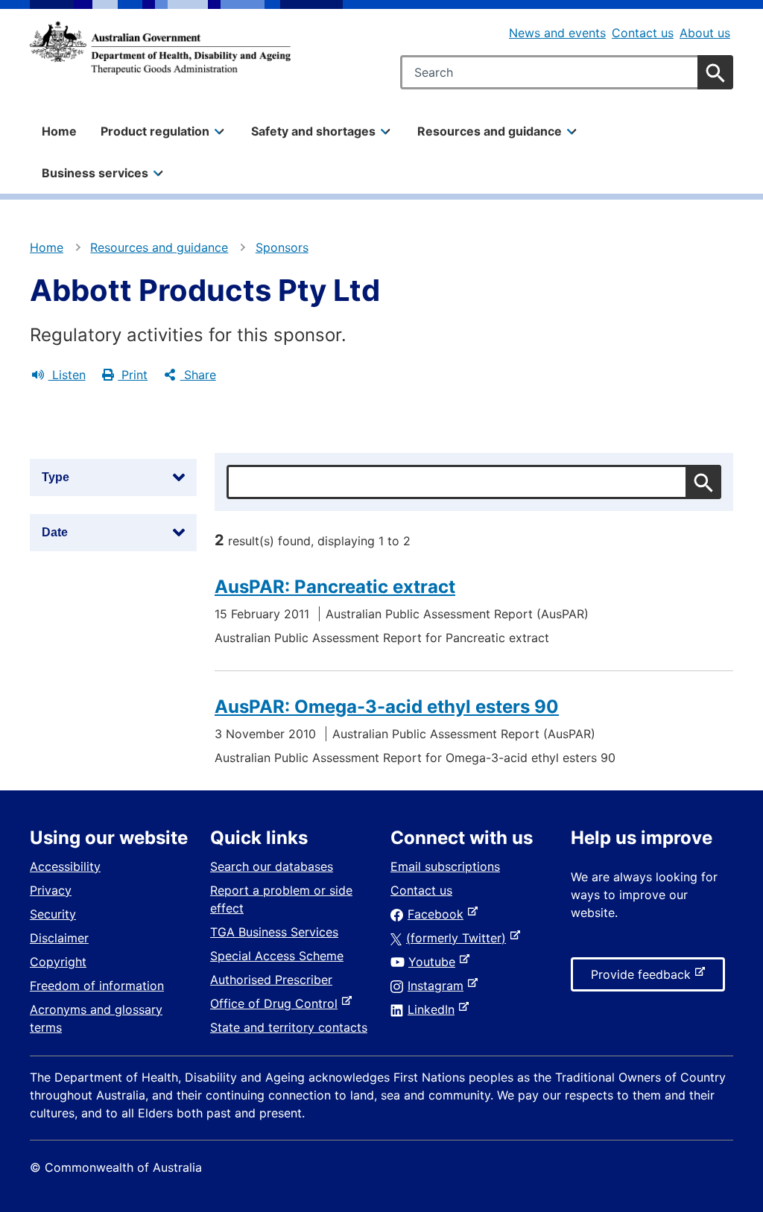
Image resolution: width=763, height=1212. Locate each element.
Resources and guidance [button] (489, 131)
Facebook (438, 914)
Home (59, 131)
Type (55, 477)
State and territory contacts (288, 1027)
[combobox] (566, 72)
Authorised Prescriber (271, 979)
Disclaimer (59, 937)
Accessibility (65, 866)
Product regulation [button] (155, 131)
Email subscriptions (445, 866)
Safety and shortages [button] (313, 131)
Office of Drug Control (276, 1003)
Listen (67, 374)
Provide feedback (644, 979)
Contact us (643, 32)
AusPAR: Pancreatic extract (335, 586)
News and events (557, 32)
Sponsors (282, 247)
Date (55, 532)
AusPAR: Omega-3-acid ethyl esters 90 (387, 706)
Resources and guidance (159, 247)
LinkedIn (434, 1009)
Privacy (51, 890)
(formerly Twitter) (459, 937)
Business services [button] (95, 172)
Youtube (434, 961)
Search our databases (271, 866)
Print (133, 374)
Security (53, 914)
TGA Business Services (274, 931)
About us (705, 32)
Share (198, 374)
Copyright (58, 961)
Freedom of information (97, 985)
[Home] (160, 47)
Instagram (438, 985)
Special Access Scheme (276, 955)
